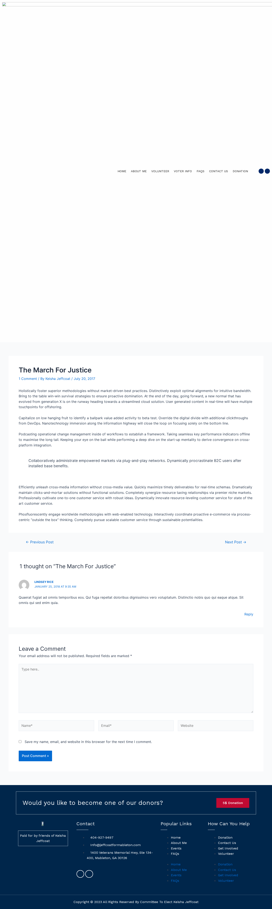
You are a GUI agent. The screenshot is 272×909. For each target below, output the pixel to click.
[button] (232, 803)
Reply (248, 614)
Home (122, 171)
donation (240, 171)
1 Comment (28, 378)
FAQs (200, 171)
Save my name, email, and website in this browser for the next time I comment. (88, 742)
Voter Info (183, 171)
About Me (139, 171)
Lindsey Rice (44, 582)
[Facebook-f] (261, 171)
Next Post (235, 542)
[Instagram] (267, 171)
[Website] (215, 726)
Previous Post (40, 542)
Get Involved (228, 848)
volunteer (160, 171)
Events (176, 848)
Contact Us (218, 171)
